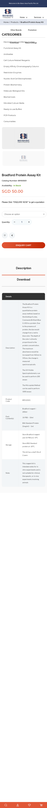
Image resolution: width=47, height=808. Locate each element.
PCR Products (10, 115)
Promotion (32, 30)
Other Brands (16, 30)
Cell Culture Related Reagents (17, 60)
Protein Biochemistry (13, 84)
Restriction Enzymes (12, 72)
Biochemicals (9, 97)
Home (22, 17)
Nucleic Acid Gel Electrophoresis (17, 78)
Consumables (10, 121)
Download (14, 43)
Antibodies (8, 54)
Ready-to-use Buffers (13, 109)
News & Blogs (31, 43)
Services (37, 17)
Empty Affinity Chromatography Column (21, 66)
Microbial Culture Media (14, 103)
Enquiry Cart (23, 245)
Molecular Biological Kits (14, 91)
